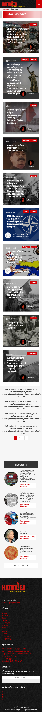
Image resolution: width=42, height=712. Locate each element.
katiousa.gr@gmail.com (11, 603)
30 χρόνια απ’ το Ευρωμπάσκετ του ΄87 (17, 654)
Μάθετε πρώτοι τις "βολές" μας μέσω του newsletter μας (18, 672)
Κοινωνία (5, 620)
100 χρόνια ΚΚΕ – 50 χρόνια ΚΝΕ (14, 649)
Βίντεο (4, 631)
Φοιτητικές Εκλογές (9, 656)
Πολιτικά (5, 615)
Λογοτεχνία (6, 623)
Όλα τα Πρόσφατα (21, 565)
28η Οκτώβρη (7, 659)
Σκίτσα (4, 634)
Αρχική (4, 613)
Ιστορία (5, 628)
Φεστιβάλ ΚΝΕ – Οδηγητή (12, 661)
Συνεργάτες (6, 639)
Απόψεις (5, 625)
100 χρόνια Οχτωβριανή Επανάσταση (16, 651)
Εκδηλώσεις (6, 636)
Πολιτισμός (6, 618)
